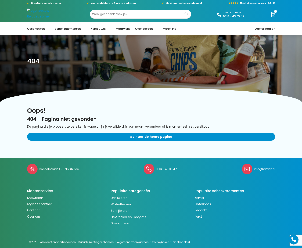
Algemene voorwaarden (133, 242)
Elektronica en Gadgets (128, 217)
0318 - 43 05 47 (233, 16)
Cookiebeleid (181, 242)
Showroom (35, 198)
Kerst (198, 216)
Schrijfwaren (120, 211)
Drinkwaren (119, 198)
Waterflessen (121, 204)
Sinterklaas (203, 204)
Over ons (34, 216)
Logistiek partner (39, 204)
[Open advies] (294, 240)
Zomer (199, 198)
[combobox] (136, 14)
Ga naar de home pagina (151, 137)
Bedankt (201, 210)
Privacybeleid (160, 242)
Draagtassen (121, 223)
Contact (33, 210)
